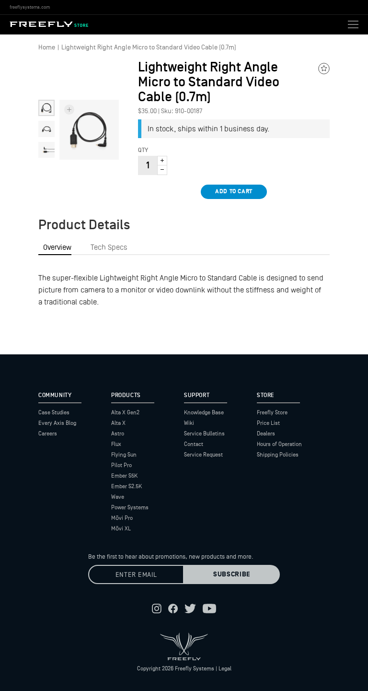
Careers (47, 433)
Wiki (189, 423)
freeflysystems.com (30, 7)
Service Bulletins (204, 433)
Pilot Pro (121, 465)
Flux (116, 444)
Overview (57, 247)
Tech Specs (109, 247)
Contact (193, 444)
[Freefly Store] (49, 24)
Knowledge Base (204, 412)
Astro (117, 433)
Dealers (266, 433)
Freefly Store (272, 412)
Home (46, 47)
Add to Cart (234, 191)
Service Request (203, 454)
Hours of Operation (279, 444)
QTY (143, 150)
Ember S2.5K (126, 486)
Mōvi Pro (122, 518)
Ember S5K (124, 475)
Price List (268, 423)
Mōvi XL (121, 528)
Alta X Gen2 (125, 412)
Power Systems (130, 507)
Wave (117, 496)
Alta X (118, 423)
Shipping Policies (278, 454)
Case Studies (53, 412)
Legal (224, 668)
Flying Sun (124, 454)
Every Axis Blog (57, 423)
